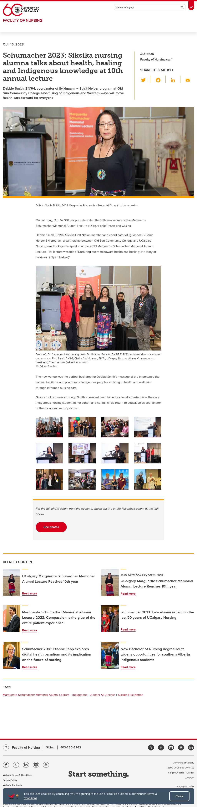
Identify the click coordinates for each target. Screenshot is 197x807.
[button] (145, 79)
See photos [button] (51, 527)
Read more (29, 593)
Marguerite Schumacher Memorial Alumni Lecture (36, 695)
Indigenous (79, 695)
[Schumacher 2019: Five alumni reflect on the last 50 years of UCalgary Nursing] (110, 618)
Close (179, 796)
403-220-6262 (70, 747)
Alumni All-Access (102, 695)
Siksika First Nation (130, 695)
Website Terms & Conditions (18, 775)
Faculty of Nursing (22, 20)
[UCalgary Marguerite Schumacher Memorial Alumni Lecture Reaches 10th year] (11, 582)
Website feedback (12, 785)
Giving (50, 747)
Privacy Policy (10, 780)
